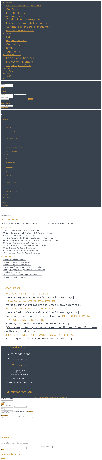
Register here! (4, 417)
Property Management (12, 16)
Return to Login (5, 108)
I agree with (19, 99)
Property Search (16, 40)
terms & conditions (23, 99)
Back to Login (4, 100)
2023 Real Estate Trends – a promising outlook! (22, 275)
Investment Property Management (28, 22)
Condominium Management (24, 19)
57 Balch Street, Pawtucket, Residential (19, 248)
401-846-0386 (18, 378)
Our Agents (13, 51)
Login (2, 87)
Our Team (7, 73)
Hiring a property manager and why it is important (24, 270)
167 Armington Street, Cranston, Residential (21, 230)
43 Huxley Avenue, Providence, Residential (20, 250)
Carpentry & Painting (19, 65)
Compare (3, 458)
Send (2, 449)
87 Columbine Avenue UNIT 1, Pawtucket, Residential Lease (27, 233)
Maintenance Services (20, 30)
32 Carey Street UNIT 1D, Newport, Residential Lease (24, 245)
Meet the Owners (17, 12)
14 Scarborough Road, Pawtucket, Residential (22, 253)
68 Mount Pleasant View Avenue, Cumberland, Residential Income (30, 240)
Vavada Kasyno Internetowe (14, 260)
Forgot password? (14, 417)
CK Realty (7, 34)
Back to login (22, 417)
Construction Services (12, 55)
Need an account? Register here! (10, 89)
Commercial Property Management (28, 26)
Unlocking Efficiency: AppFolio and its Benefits (22, 267)
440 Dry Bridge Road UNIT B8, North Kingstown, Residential (28, 238)
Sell (8, 36)
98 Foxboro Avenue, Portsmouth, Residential (21, 243)
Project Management (19, 61)
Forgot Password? (24, 89)
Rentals (11, 47)
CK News (7, 78)
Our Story (12, 9)
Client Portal (8, 71)
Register (30, 98)
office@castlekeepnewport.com (19, 382)
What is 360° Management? (23, 5)
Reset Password (4, 107)
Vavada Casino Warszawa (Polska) (17, 262)
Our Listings (13, 44)
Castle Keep (8, 2)
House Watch (9, 68)
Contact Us (7, 76)
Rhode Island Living (11, 272)
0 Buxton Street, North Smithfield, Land (19, 235)
